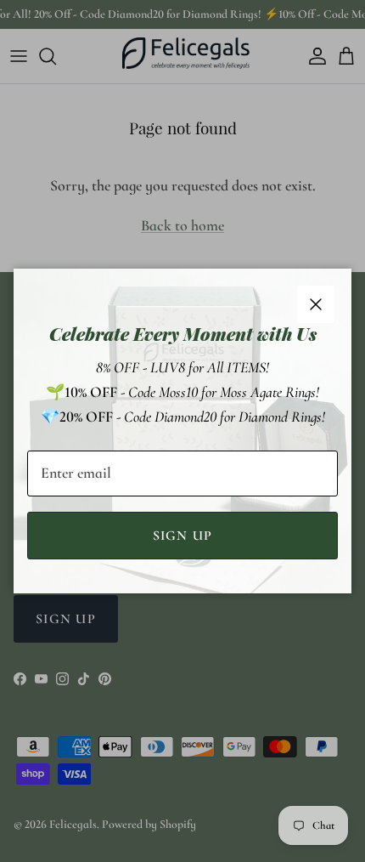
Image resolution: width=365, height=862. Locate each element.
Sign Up (183, 535)
